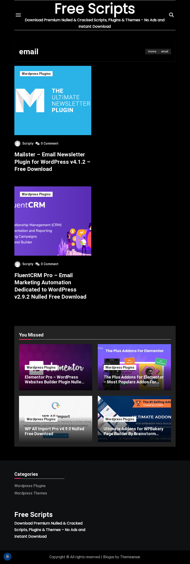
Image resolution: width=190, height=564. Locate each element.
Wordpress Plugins (36, 74)
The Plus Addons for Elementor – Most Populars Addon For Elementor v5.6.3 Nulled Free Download (134, 384)
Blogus (108, 557)
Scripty (27, 143)
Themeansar (130, 557)
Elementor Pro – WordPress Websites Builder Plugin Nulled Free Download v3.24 (54, 382)
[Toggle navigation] (18, 15)
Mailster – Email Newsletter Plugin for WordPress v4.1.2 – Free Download (52, 161)
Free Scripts (33, 514)
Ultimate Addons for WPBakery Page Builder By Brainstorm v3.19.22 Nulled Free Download (133, 433)
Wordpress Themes (30, 493)
